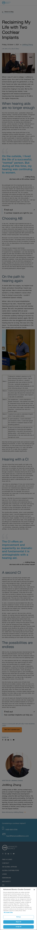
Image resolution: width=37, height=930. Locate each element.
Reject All (18, 922)
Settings (18, 917)
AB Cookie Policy (8, 912)
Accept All (18, 926)
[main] (18, 908)
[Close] (34, 890)
